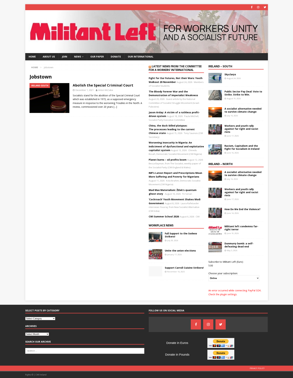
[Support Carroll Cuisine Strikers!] (155, 271)
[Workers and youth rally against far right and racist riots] (215, 129)
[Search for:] (84, 350)
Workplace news (161, 225)
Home (32, 56)
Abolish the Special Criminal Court (103, 85)
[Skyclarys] (215, 78)
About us (49, 56)
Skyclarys (230, 74)
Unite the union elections (180, 250)
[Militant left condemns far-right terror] (215, 230)
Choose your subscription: (223, 273)
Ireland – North (220, 164)
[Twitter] (265, 7)
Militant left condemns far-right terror (241, 228)
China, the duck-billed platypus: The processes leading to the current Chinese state (172, 129)
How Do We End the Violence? (242, 209)
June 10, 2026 (233, 233)
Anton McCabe (105, 90)
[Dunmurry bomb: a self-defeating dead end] (215, 247)
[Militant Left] (146, 51)
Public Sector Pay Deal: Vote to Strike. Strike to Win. (243, 93)
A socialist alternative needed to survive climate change (242, 110)
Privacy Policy (257, 368)
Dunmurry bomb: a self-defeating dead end (238, 245)
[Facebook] (252, 7)
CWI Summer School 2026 (164, 216)
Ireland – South (220, 66)
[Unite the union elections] (155, 254)
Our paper (97, 56)
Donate (116, 56)
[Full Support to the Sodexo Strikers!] (155, 237)
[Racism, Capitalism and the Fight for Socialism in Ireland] (215, 149)
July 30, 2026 (172, 240)
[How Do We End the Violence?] (215, 213)
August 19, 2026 (234, 98)
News (77, 56)
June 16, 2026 (233, 152)
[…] (115, 106)
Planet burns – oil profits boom (168, 159)
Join (64, 56)
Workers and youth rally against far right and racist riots (241, 128)
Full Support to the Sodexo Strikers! (181, 235)
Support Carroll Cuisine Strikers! (184, 267)
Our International (140, 56)
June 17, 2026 (233, 135)
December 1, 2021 (84, 90)
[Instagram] (258, 7)
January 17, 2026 (174, 254)
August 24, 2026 (234, 78)
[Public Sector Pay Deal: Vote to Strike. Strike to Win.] (215, 95)
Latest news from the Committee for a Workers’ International (175, 68)
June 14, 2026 (233, 213)
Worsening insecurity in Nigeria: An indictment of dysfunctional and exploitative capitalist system (176, 146)
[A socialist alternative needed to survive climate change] (215, 112)
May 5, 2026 (232, 250)
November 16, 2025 (176, 271)
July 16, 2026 (232, 115)
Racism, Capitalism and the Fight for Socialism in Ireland (241, 147)
